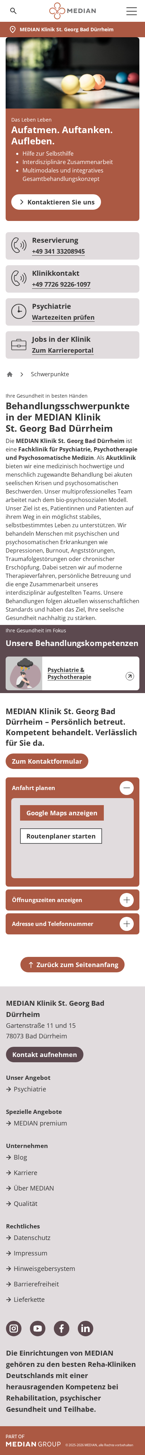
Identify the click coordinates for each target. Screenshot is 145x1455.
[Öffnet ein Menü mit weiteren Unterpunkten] (131, 11)
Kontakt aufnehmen (44, 1054)
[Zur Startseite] (72, 10)
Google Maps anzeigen (61, 813)
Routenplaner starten (61, 836)
